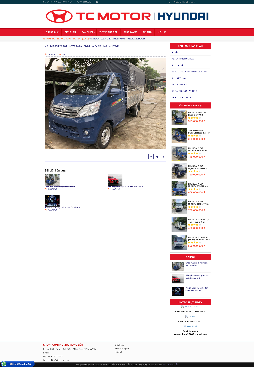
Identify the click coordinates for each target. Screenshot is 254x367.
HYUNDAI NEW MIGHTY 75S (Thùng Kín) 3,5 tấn (198, 186)
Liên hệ (118, 352)
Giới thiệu (119, 345)
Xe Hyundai (177, 65)
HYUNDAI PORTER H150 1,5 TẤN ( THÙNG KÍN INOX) (197, 115)
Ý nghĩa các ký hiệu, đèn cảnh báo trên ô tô (62, 208)
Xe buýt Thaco (179, 78)
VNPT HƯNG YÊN (170, 365)
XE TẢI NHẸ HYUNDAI (183, 58)
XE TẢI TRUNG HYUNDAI (185, 91)
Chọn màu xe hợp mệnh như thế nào (60, 187)
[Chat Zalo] (190, 316)
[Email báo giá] (190, 326)
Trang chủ (50, 39)
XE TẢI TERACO (180, 84)
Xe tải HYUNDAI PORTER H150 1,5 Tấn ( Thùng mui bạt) (199, 132)
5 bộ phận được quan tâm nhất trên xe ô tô (125, 187)
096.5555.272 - (87, 2)
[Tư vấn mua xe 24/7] (190, 307)
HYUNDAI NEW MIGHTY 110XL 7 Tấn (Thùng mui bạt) (198, 204)
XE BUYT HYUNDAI (182, 97)
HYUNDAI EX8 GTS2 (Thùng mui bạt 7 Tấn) (199, 238)
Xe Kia (175, 52)
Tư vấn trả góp (122, 348)
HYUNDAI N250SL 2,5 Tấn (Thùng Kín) (198, 220)
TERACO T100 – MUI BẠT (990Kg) (73, 39)
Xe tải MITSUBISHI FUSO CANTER (189, 71)
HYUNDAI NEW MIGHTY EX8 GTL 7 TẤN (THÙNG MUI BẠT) (197, 169)
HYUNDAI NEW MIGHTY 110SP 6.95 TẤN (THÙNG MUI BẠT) (198, 151)
